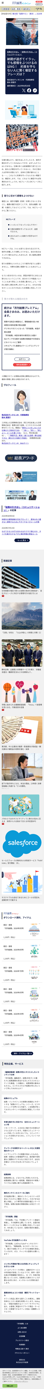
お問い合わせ (22, 1332)
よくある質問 (22, 1328)
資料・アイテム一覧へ (22, 1053)
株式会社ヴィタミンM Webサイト (15, 443)
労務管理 (5, 9)
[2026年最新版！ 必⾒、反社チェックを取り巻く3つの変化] (22, 150)
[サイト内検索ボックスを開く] (40, 9)
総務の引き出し (13, 52)
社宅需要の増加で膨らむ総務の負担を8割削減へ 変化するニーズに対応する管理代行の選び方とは (22, 592)
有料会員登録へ (22, 364)
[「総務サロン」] (21, 481)
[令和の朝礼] (22, 44)
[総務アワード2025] (21, 462)
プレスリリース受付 (22, 1340)
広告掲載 (22, 1336)
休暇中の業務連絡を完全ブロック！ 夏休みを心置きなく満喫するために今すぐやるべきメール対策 (21, 520)
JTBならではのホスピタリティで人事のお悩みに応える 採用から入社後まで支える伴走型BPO (21, 819)
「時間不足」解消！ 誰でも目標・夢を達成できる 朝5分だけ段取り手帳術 (21, 436)
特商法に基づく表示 (22, 1349)
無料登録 (39, 1)
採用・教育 (16, 9)
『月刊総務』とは (22, 1323)
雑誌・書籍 (13, 930)
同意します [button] (10, 1386)
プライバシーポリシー (22, 1353)
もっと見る (22, 540)
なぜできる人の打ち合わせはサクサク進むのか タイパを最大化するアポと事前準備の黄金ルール (21, 532)
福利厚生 (26, 9)
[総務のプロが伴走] (21, 499)
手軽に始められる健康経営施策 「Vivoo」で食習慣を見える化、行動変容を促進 (22, 705)
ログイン (39, 4)
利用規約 (22, 1344)
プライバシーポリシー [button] (21, 1381)
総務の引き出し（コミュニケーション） (22, 53)
